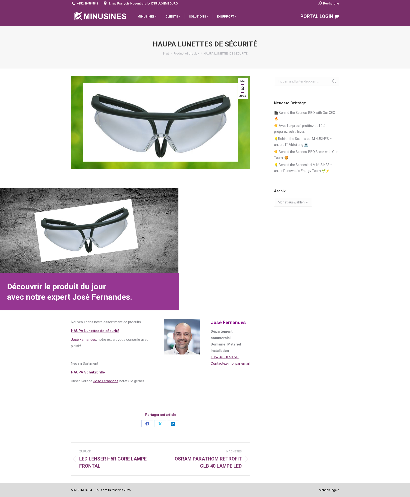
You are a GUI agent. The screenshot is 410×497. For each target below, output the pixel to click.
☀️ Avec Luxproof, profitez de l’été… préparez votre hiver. (301, 128)
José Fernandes (83, 339)
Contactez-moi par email (230, 363)
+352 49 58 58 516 (225, 357)
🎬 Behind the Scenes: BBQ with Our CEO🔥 (304, 115)
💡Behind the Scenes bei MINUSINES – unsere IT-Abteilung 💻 (303, 142)
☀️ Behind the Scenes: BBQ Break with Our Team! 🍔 (306, 155)
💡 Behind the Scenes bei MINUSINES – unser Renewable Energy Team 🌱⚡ (303, 168)
